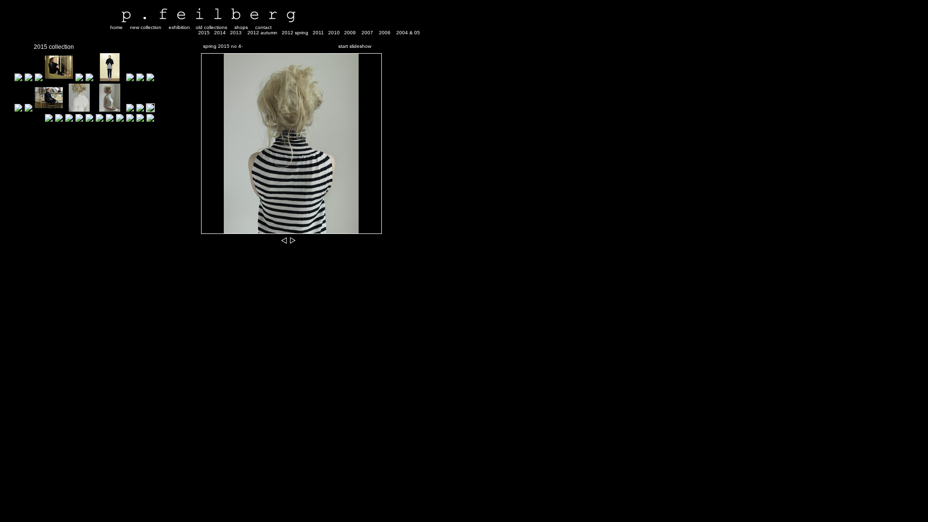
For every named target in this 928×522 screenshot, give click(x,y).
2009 (350, 32)
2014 (220, 32)
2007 (367, 32)
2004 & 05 (408, 32)
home (116, 27)
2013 (236, 32)
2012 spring (295, 32)
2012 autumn (262, 32)
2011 (318, 32)
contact (263, 27)
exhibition (179, 27)
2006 (385, 32)
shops (241, 27)
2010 (334, 32)
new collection (145, 27)
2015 (204, 32)
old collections (211, 27)
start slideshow (354, 46)
